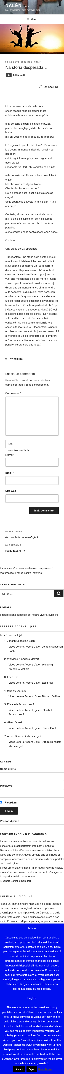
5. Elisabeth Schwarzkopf (19, 704)
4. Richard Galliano (15, 690)
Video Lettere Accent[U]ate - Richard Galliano (35, 696)
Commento (13, 393)
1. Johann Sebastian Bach (19, 640)
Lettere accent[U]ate (11, 635)
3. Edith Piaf (11, 677)
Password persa (9, 821)
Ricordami (10, 802)
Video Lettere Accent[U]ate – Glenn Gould (33, 728)
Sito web (10, 491)
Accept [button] (19, 1069)
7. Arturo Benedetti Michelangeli (22, 736)
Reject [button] (32, 1069)
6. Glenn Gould (13, 722)
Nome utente (8, 769)
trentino (16, 359)
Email (9, 473)
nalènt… (17, 5)
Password (6, 785)
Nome (9, 455)
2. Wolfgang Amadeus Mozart (21, 659)
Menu (34, 19)
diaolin (36, 62)
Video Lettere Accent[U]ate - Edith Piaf (31, 682)
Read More (45, 1069)
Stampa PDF (51, 87)
